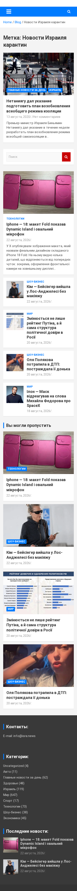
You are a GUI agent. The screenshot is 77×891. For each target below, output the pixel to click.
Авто (7, 772)
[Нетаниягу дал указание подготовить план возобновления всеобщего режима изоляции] (38, 73)
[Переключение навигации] (8, 12)
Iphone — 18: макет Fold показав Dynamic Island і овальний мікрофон (36, 229)
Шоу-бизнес (35, 281)
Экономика (11, 818)
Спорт (7, 801)
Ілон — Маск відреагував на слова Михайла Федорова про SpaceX (49, 398)
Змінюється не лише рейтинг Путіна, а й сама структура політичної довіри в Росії (46, 327)
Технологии (15, 218)
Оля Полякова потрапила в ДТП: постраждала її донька (48, 364)
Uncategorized (13, 766)
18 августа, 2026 (38, 411)
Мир (30, 313)
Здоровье (10, 783)
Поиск (66, 157)
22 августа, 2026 (18, 240)
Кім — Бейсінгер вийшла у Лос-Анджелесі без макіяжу (48, 291)
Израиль (55, 90)
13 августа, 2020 (18, 116)
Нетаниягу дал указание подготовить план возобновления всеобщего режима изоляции (38, 106)
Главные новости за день (27, 90)
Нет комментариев (46, 116)
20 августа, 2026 (38, 342)
